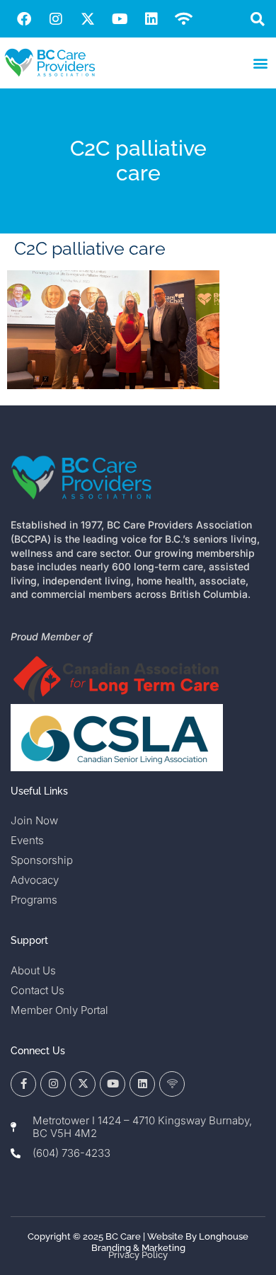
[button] (257, 18)
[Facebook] (24, 19)
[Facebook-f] (23, 1084)
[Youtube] (119, 19)
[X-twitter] (88, 19)
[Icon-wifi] (172, 1084)
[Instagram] (56, 19)
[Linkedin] (151, 19)
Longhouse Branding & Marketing (170, 1242)
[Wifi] (183, 19)
